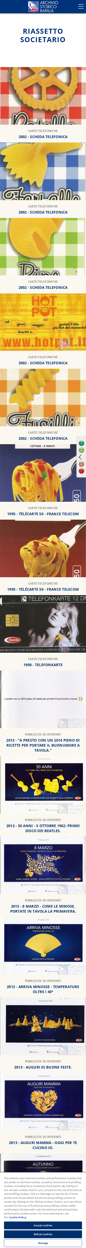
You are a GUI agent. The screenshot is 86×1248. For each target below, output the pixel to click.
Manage (43, 1243)
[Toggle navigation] (81, 6)
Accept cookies (43, 1225)
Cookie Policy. (18, 1217)
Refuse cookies (43, 1234)
